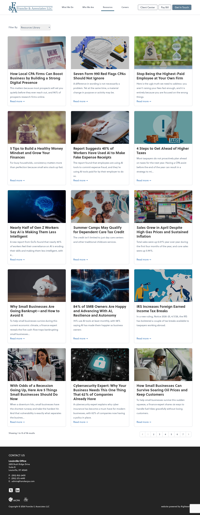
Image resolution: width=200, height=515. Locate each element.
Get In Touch (182, 7)
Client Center (147, 7)
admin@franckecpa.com (23, 481)
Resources (107, 7)
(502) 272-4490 (18, 478)
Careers (125, 7)
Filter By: (13, 27)
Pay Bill (165, 7)
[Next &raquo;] (188, 434)
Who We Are (88, 7)
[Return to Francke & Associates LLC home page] (31, 7)
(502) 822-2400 (18, 475)
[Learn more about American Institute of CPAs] (14, 499)
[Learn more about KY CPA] (26, 499)
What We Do (67, 7)
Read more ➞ (36, 101)
